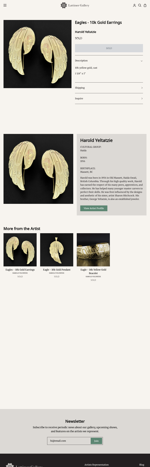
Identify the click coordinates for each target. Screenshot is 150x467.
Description (81, 60)
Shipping (80, 87)
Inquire (79, 98)
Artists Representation (97, 464)
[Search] (138, 5)
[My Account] (133, 5)
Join (96, 441)
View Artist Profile (94, 208)
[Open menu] (3, 5)
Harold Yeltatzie (85, 32)
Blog (141, 464)
